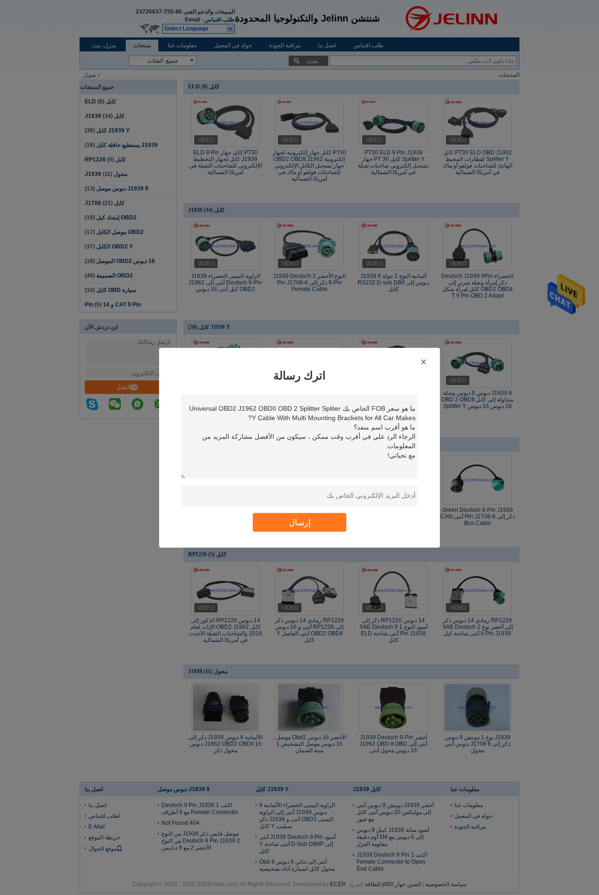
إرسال (300, 522)
